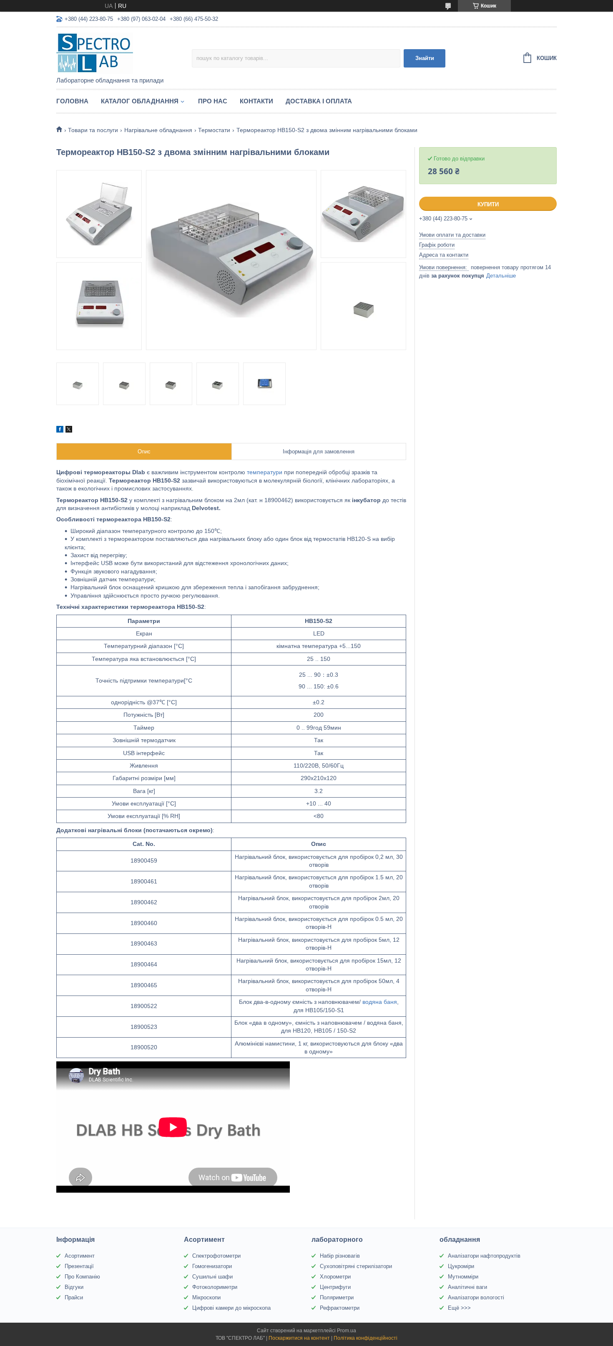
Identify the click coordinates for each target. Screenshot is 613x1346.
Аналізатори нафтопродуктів (484, 1256)
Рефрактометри (339, 1308)
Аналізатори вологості (476, 1297)
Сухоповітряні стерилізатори (356, 1266)
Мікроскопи (206, 1297)
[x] (68, 430)
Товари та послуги (93, 130)
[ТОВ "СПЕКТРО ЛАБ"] (124, 52)
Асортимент (80, 1256)
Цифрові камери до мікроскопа (231, 1308)
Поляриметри (337, 1297)
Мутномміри (463, 1276)
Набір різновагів (340, 1256)
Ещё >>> (459, 1308)
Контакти (256, 101)
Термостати (214, 130)
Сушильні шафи (212, 1276)
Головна (72, 101)
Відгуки (74, 1287)
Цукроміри (461, 1266)
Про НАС (212, 101)
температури (264, 472)
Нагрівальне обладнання (158, 130)
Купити (488, 204)
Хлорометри (335, 1276)
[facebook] (59, 430)
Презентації (79, 1266)
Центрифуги (335, 1287)
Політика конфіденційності (365, 1338)
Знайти (424, 58)
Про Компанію (82, 1276)
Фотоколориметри (214, 1287)
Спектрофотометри (216, 1256)
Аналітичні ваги (467, 1287)
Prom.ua (346, 1330)
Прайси (74, 1297)
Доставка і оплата (319, 101)
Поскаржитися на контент (299, 1338)
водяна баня (379, 1001)
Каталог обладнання (139, 101)
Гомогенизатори (212, 1266)
